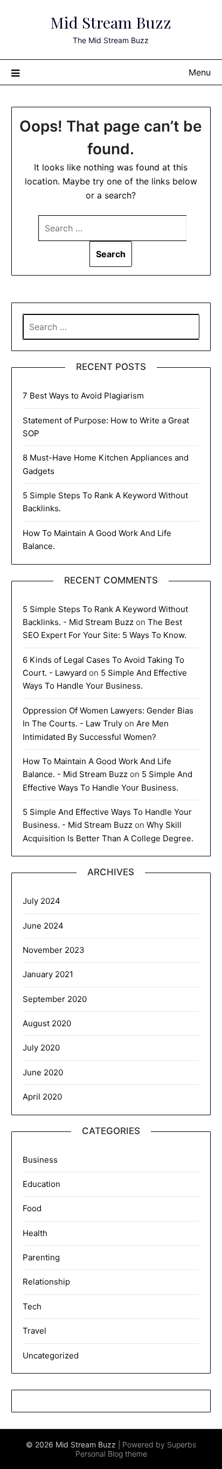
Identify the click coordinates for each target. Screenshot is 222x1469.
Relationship (46, 1281)
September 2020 (55, 999)
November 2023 (54, 950)
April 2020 (42, 1097)
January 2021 (48, 974)
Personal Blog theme (111, 1453)
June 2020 (43, 1072)
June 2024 (43, 926)
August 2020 (47, 1023)
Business (40, 1160)
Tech (32, 1306)
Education (41, 1184)
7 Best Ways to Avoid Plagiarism (83, 395)
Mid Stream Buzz (111, 22)
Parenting (41, 1257)
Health (35, 1233)
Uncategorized (51, 1355)
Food (32, 1208)
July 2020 (41, 1047)
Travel (34, 1331)
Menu (200, 72)
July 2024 (41, 901)
